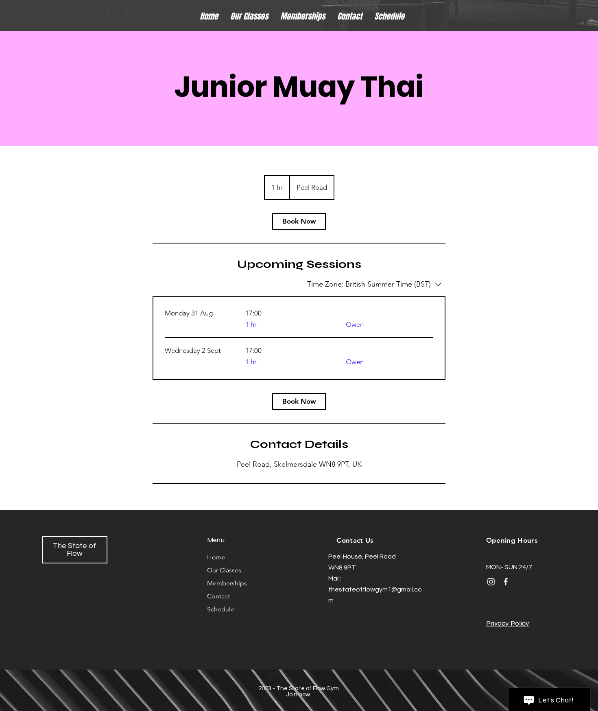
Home (216, 557)
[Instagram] (491, 582)
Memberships (227, 583)
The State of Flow (74, 549)
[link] (299, 221)
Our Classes (224, 570)
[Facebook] (506, 582)
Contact (218, 596)
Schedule (220, 609)
